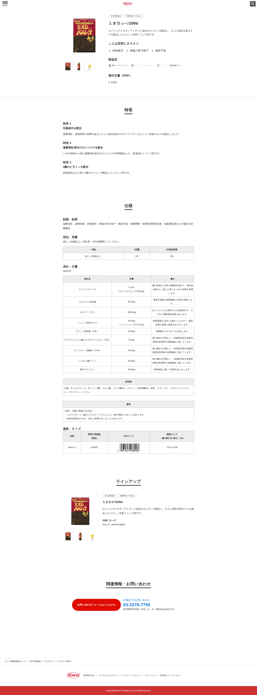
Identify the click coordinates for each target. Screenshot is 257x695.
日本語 (114, 82)
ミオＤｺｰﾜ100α (63, 661)
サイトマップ (150, 675)
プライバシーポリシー (132, 675)
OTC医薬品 (35, 661)
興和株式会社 (89, 675)
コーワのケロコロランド (108, 675)
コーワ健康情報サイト (15, 661)
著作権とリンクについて (170, 675)
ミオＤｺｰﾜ (48, 661)
